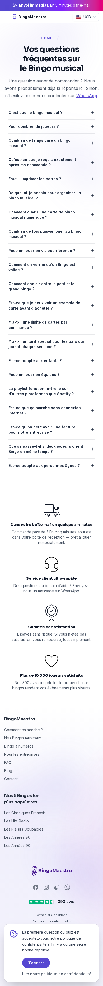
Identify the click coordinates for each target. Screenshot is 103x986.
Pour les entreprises (21, 754)
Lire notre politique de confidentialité (56, 974)
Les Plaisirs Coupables (23, 829)
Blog (8, 770)
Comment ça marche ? (23, 730)
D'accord (36, 962)
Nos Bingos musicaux (22, 738)
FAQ (7, 762)
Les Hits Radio (16, 821)
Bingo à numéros (19, 746)
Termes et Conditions (51, 915)
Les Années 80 (17, 837)
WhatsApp (86, 95)
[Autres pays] (51, 871)
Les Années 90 (17, 845)
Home (47, 38)
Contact (11, 779)
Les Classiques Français (25, 813)
